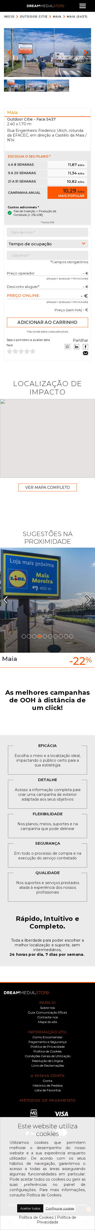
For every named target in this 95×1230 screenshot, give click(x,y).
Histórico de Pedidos (48, 1085)
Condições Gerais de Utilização (47, 1056)
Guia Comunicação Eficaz (47, 1012)
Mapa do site (47, 1022)
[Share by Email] (85, 353)
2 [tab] (29, 636)
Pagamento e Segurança (47, 1042)
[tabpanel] (47, 608)
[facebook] (85, 346)
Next (90, 599)
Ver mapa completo (47, 487)
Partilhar (80, 340)
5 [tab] (45, 636)
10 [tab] (71, 636)
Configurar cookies (60, 1208)
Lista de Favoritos (48, 1090)
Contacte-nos (47, 1017)
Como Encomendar (47, 1037)
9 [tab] (66, 636)
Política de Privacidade (48, 1046)
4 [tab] (39, 636)
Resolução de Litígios (47, 1061)
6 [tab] (50, 636)
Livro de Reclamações (47, 1065)
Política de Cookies (47, 1051)
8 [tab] (61, 636)
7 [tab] (55, 636)
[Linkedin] (76, 346)
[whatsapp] (67, 346)
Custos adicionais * (23, 207)
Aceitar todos (30, 1208)
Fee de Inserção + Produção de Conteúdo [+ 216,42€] (35, 213)
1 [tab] (24, 636)
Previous (7, 599)
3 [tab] (34, 636)
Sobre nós (47, 1008)
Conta (47, 1081)
